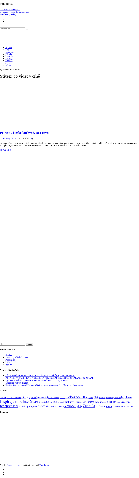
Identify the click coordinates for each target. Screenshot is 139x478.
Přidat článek (11, 362)
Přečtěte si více (6, 150)
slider (14, 406)
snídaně (22, 406)
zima (109, 406)
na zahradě (61, 402)
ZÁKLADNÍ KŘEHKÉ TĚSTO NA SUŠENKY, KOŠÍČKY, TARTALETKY (40, 375)
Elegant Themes (13, 465)
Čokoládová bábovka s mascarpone (15, 12)
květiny (49, 402)
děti (96, 397)
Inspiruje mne (11, 401)
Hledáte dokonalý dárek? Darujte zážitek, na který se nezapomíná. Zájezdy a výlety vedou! (44, 385)
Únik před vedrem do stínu (16, 383)
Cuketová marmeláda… (10, 9)
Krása (7, 50)
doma (91, 397)
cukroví (62, 398)
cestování (42, 397)
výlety (78, 406)
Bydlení (8, 47)
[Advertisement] (69, 105)
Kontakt (8, 355)
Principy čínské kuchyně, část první (25, 132)
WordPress (44, 465)
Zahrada (8, 60)
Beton (9, 398)
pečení (104, 402)
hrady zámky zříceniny (113, 398)
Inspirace (126, 397)
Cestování (9, 52)
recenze (126, 401)
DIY (84, 397)
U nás (40, 406)
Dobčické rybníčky (8, 14)
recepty (5, 406)
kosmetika (42, 402)
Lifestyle (9, 56)
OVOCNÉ (98, 402)
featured (102, 397)
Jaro (36, 401)
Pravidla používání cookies (17, 357)
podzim (111, 401)
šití (132, 406)
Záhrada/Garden (119, 406)
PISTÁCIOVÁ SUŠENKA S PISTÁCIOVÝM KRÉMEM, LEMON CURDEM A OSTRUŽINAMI (49, 378)
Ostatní (89, 401)
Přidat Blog (10, 360)
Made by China (9, 138)
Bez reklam (16, 397)
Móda (7, 63)
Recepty (8, 58)
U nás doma (48, 406)
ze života (100, 406)
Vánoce (69, 406)
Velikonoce (59, 406)
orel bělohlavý (79, 402)
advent (3, 397)
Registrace (9, 365)
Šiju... (128, 406)
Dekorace (73, 397)
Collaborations (53, 398)
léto (55, 401)
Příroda (8, 54)
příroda (119, 402)
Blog (24, 397)
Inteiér (27, 401)
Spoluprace (31, 406)
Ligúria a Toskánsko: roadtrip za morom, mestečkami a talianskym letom (36, 380)
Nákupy (8, 65)
